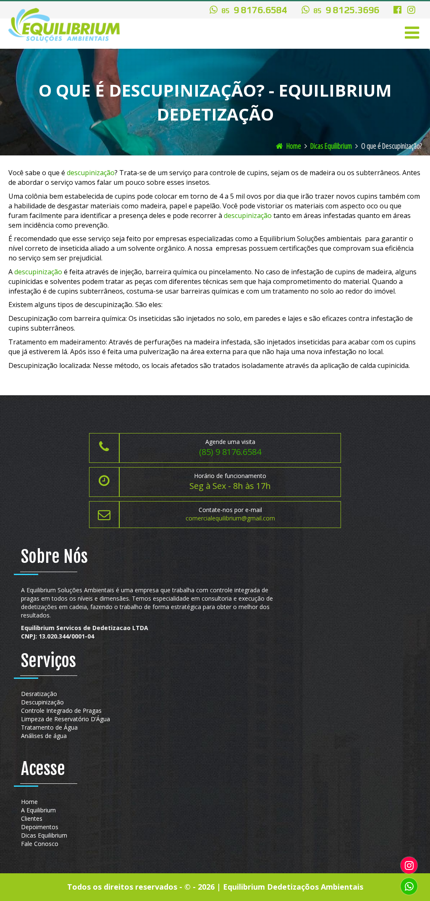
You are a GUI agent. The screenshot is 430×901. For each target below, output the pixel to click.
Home (293, 146)
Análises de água (44, 736)
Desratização (39, 694)
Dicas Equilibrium (331, 146)
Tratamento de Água (49, 727)
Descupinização (42, 702)
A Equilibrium (38, 810)
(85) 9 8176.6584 (230, 451)
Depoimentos (39, 827)
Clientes (31, 818)
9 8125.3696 (346, 9)
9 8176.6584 (254, 9)
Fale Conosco (39, 844)
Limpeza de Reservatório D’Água (65, 719)
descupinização (91, 172)
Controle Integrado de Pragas (61, 710)
